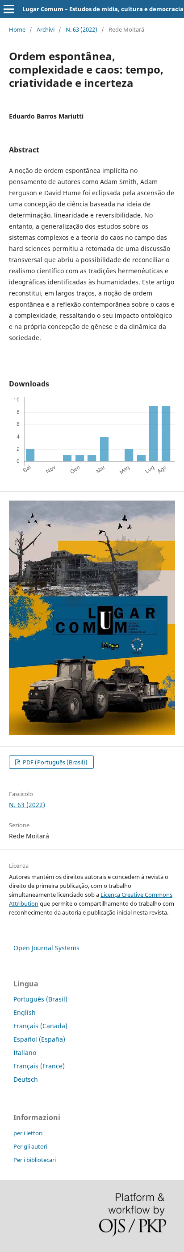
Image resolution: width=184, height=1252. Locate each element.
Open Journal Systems (46, 948)
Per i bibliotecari (34, 1160)
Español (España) (39, 1039)
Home (17, 29)
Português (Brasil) (40, 999)
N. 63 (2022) (81, 29)
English (24, 1012)
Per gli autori (30, 1146)
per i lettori (27, 1133)
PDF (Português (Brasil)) (54, 762)
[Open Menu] (9, 9)
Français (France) (39, 1066)
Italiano (24, 1052)
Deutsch (25, 1079)
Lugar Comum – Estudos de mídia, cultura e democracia (103, 9)
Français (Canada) (40, 1026)
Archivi (45, 29)
